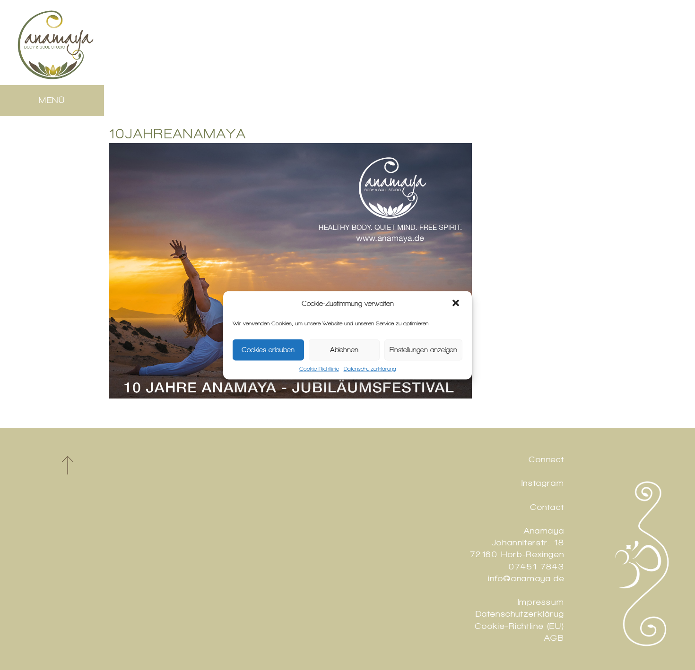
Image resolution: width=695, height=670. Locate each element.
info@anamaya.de (526, 578)
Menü (52, 100)
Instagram (543, 483)
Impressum (541, 602)
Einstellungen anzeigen (423, 350)
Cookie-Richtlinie (319, 368)
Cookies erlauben (268, 350)
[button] (456, 303)
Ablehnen (344, 350)
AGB (554, 638)
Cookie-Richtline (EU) (519, 626)
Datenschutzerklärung (370, 368)
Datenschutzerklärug (520, 614)
